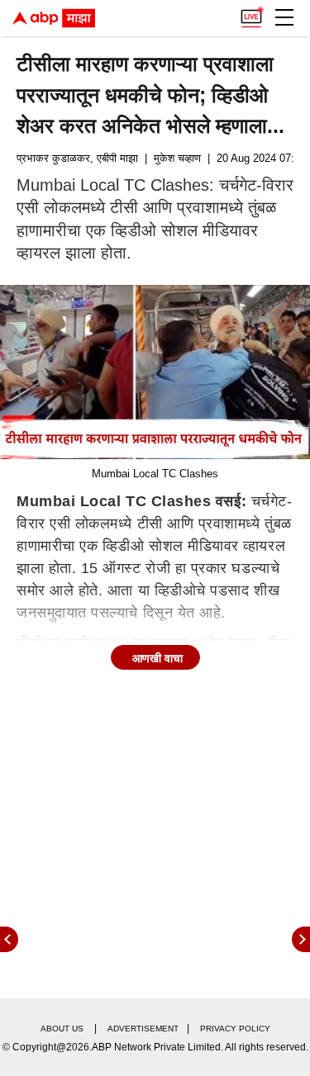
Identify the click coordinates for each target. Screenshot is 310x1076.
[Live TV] (251, 13)
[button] (284, 17)
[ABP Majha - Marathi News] (53, 18)
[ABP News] (301, 939)
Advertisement (143, 1028)
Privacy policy (235, 1028)
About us (62, 1028)
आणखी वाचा (157, 658)
